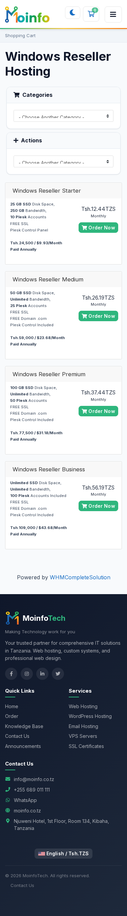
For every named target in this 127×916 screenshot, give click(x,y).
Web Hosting (83, 706)
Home (11, 706)
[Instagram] (27, 674)
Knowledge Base (24, 726)
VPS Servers (83, 736)
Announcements (23, 746)
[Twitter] (58, 674)
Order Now (101, 227)
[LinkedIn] (42, 674)
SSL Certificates (86, 746)
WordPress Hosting (90, 716)
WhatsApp (25, 800)
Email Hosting (83, 726)
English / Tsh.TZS (67, 853)
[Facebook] (11, 674)
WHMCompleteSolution (80, 577)
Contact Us (17, 736)
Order (11, 716)
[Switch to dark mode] (72, 12)
